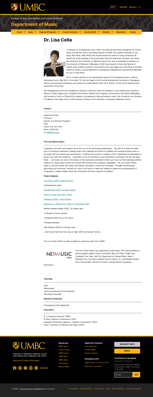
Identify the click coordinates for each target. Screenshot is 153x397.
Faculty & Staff (90, 32)
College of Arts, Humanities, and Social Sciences (36, 18)
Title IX (107, 388)
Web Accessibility (118, 388)
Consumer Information (133, 388)
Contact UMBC (90, 350)
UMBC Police (89, 363)
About (19, 32)
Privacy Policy (98, 388)
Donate (133, 32)
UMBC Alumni (63, 346)
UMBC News (63, 360)
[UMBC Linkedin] (36, 368)
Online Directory (91, 346)
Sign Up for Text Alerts (93, 366)
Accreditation (73, 388)
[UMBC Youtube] (30, 368)
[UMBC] (27, 7)
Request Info (127, 344)
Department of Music (34, 24)
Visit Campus (63, 363)
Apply (113, 7)
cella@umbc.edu (52, 132)
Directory (133, 7)
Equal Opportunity (86, 388)
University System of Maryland (30, 389)
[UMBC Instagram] (25, 368)
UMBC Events (64, 353)
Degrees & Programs (47, 32)
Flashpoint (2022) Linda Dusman (57, 199)
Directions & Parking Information (26, 360)
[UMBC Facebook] (14, 368)
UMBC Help (63, 356)
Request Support (91, 353)
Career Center (64, 350)
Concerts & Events (70, 32)
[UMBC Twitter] (20, 368)
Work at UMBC (64, 367)
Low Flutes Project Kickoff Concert (58, 181)
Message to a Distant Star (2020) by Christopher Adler (66, 204)
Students (106, 32)
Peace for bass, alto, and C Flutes (58, 194)
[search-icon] (139, 7)
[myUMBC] (123, 7)
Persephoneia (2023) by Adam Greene (60, 190)
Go (136, 374)
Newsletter (120, 32)
